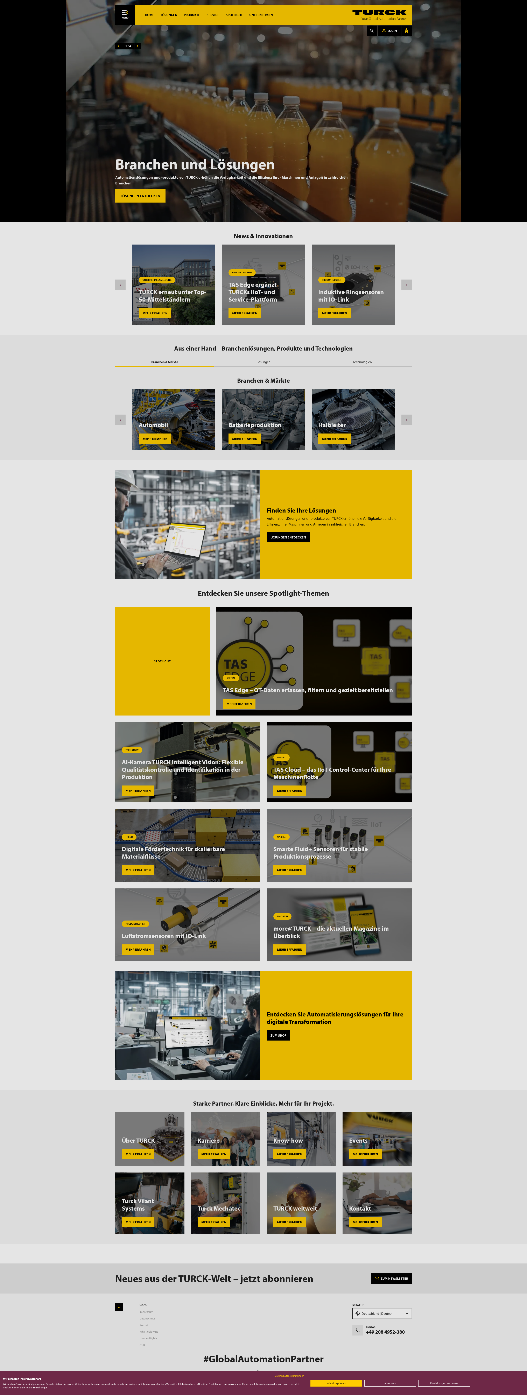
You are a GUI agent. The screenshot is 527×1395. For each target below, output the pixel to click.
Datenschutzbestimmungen (289, 1375)
